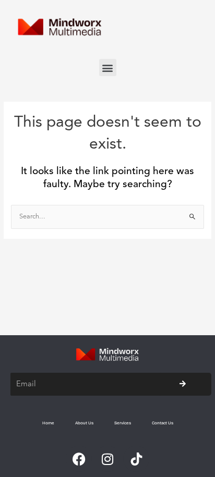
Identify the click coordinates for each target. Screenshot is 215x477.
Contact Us (162, 423)
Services (122, 423)
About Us (84, 423)
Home (48, 423)
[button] (107, 67)
